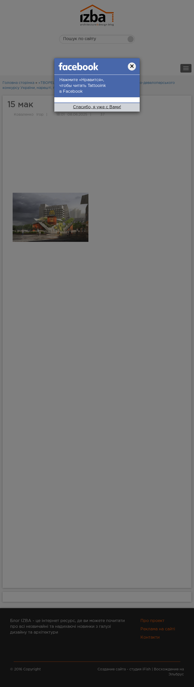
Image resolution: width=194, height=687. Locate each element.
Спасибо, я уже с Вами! (97, 107)
